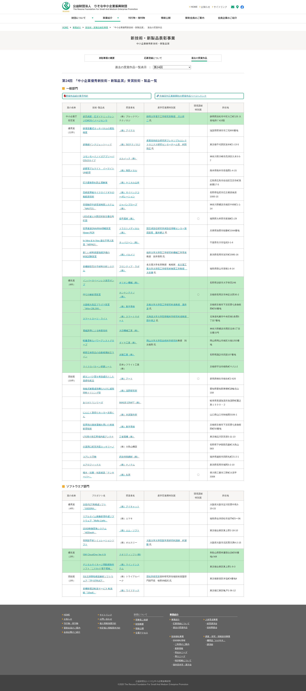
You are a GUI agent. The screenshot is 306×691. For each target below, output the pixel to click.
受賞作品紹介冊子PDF (77, 96)
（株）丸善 (124, 474)
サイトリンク (220, 7)
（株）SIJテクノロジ (129, 144)
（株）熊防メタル (128, 170)
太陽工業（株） (127, 354)
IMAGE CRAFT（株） (130, 402)
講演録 (210, 644)
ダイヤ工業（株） (128, 342)
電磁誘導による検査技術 (95, 330)
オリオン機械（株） (129, 282)
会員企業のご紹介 (227, 17)
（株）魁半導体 (127, 306)
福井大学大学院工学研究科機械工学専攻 (166, 252)
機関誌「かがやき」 (216, 640)
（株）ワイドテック (129, 590)
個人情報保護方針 (108, 623)
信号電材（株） (127, 218)
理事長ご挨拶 (141, 620)
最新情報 (179, 648)
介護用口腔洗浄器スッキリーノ (98, 446)
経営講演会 (212, 623)
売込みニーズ (181, 652)
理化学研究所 (153, 576)
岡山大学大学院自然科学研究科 (162, 340)
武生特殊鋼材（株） (129, 456)
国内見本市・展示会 (182, 664)
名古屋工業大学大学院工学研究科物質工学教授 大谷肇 (166, 268)
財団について (78, 17)
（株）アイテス (127, 130)
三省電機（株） (127, 436)
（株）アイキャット (129, 506)
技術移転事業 (177, 636)
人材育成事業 (211, 619)
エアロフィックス (92, 464)
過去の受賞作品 (199, 58)
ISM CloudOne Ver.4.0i (94, 554)
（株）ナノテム (127, 464)
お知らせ (205, 7)
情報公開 (166, 17)
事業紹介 (107, 17)
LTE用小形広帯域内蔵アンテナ (98, 436)
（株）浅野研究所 (128, 390)
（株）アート (126, 378)
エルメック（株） (128, 158)
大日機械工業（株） (129, 330)
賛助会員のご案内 (194, 17)
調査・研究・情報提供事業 (217, 636)
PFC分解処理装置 (92, 294)
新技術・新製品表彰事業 (96, 27)
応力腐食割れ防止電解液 (95, 182)
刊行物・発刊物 (136, 17)
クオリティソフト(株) (130, 554)
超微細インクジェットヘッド (97, 144)
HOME (193, 7)
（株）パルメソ (127, 254)
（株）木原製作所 (128, 414)
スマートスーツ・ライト (95, 318)
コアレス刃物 (89, 456)
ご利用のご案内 (182, 644)
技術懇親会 (212, 627)
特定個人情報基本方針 (110, 628)
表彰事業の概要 (107, 58)
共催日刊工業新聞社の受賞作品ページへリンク (182, 96)
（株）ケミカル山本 (129, 182)
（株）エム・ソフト (129, 530)
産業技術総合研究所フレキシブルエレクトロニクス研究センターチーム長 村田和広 (166, 144)
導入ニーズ (180, 656)
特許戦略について (183, 660)
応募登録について (153, 58)
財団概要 (139, 624)
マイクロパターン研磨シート (97, 366)
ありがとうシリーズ (93, 402)
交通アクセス (141, 633)
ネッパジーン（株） (129, 242)
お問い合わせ (106, 619)
